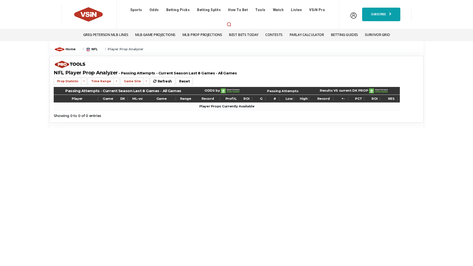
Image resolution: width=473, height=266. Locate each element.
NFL (94, 49)
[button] (229, 24)
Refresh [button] (164, 81)
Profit (230, 98)
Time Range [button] (100, 81)
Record (208, 98)
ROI (246, 98)
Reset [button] (184, 81)
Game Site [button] (132, 81)
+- (343, 98)
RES (391, 98)
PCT (358, 98)
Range (185, 98)
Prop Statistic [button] (67, 81)
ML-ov (137, 98)
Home (71, 49)
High (303, 98)
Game (108, 98)
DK (122, 98)
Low (289, 98)
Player (77, 98)
